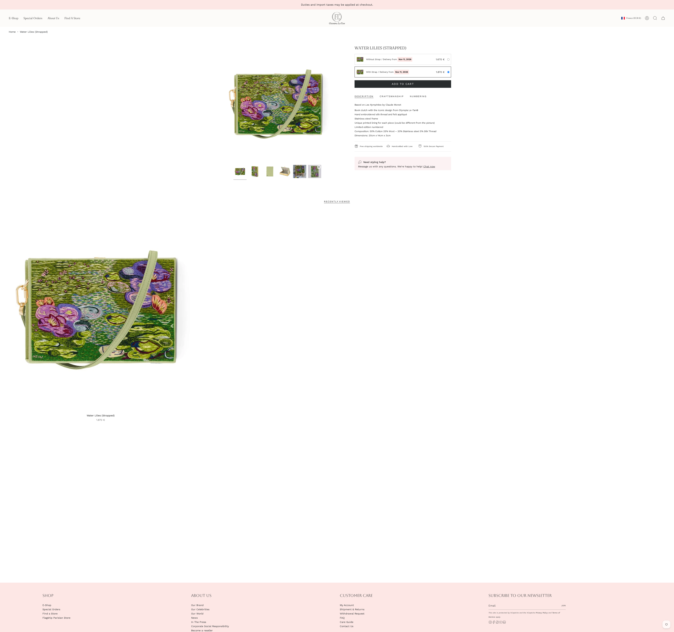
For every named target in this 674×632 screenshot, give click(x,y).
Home (12, 31)
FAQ (342, 617)
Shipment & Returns (352, 609)
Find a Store (50, 613)
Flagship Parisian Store (56, 617)
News (194, 617)
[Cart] (663, 18)
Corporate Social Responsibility (210, 626)
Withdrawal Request (352, 613)
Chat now (429, 166)
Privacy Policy (542, 613)
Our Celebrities (200, 609)
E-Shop (46, 605)
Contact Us (346, 626)
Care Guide (346, 622)
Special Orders (51, 609)
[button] (13, 18)
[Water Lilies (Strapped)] (101, 310)
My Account (347, 605)
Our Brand (197, 605)
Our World (197, 613)
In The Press (198, 622)
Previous (219, 104)
